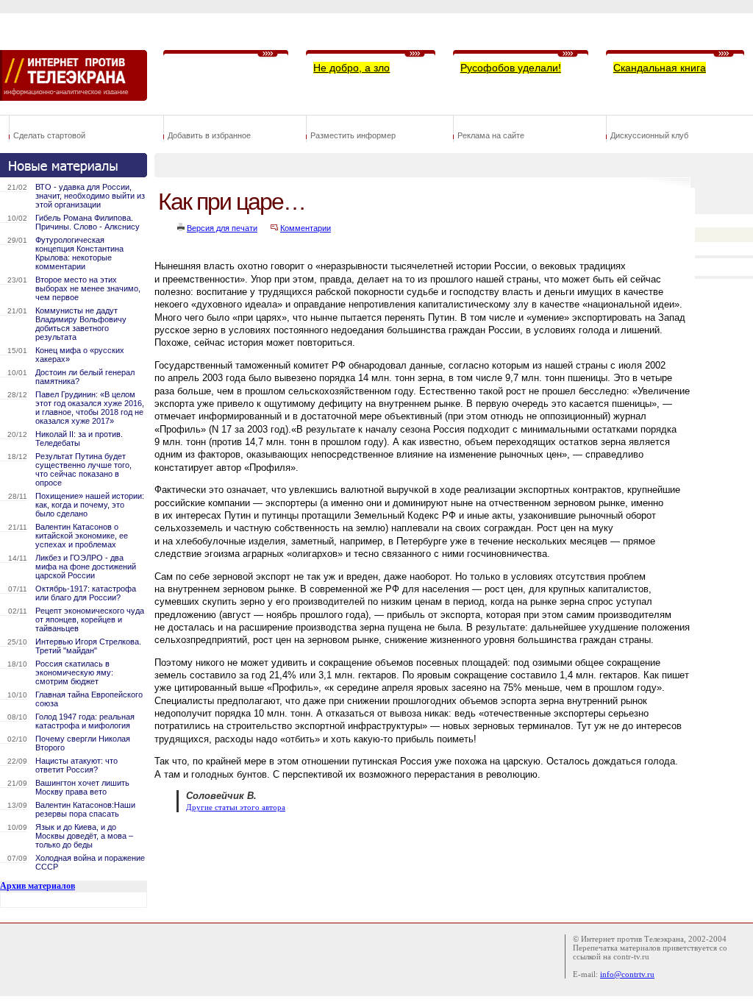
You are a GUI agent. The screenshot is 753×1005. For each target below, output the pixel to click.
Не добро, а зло (351, 68)
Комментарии (305, 228)
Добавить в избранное (209, 135)
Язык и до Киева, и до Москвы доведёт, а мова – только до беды (84, 836)
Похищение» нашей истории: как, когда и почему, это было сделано (89, 504)
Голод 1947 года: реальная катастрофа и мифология (85, 721)
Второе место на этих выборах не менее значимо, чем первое (87, 288)
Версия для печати (222, 228)
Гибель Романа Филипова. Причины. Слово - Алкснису (87, 222)
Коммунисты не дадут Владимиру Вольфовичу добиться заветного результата (80, 323)
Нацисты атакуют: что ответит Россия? (76, 765)
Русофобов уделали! (510, 68)
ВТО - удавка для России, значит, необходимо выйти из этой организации (90, 195)
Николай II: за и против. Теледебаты (79, 438)
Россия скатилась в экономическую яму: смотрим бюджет (74, 672)
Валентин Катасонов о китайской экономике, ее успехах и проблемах (81, 535)
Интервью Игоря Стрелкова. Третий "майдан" (88, 646)
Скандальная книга (659, 68)
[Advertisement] (422, 860)
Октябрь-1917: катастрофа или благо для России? (85, 593)
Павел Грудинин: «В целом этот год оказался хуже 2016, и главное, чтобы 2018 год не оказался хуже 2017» (89, 407)
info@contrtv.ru (627, 974)
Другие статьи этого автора (235, 807)
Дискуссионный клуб (649, 135)
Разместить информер (353, 135)
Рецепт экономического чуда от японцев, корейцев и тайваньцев (89, 619)
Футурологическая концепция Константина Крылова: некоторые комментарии (79, 253)
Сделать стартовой (49, 135)
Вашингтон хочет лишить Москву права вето (82, 787)
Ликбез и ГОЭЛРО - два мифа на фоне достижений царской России (85, 566)
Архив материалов (37, 886)
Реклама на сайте (490, 135)
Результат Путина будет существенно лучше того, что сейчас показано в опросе (83, 469)
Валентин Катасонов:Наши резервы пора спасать (85, 809)
